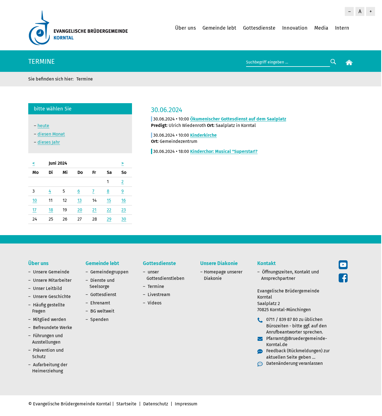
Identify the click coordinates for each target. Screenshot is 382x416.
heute (43, 125)
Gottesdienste (259, 28)
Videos (154, 303)
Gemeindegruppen (109, 272)
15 (109, 200)
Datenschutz (155, 403)
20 (79, 209)
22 (109, 209)
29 (109, 219)
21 (94, 209)
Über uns (185, 28)
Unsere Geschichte (52, 296)
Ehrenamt (100, 303)
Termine (156, 286)
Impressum (186, 403)
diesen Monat (51, 134)
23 (123, 209)
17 (34, 209)
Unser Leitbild (47, 288)
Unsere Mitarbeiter (52, 280)
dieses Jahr (48, 142)
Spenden (99, 319)
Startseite (126, 403)
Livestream (159, 294)
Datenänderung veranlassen (294, 363)
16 (123, 200)
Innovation (295, 28)
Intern (342, 28)
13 (79, 200)
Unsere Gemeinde (51, 272)
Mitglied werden (49, 319)
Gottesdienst (103, 294)
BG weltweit (102, 311)
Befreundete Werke (52, 327)
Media (321, 28)
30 (123, 219)
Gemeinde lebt (219, 28)
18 (51, 209)
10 (34, 200)
